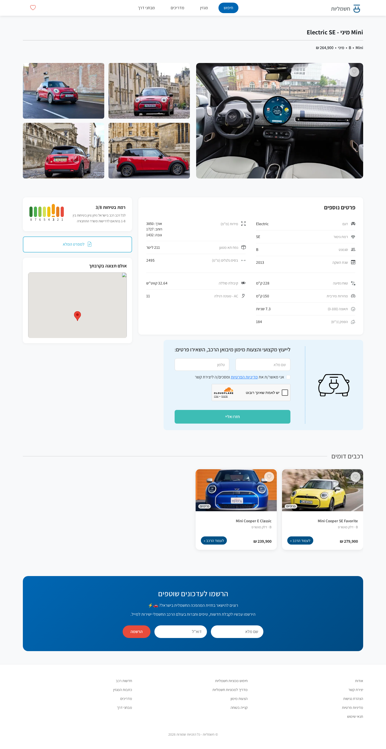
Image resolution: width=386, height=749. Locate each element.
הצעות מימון (239, 698)
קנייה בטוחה (239, 707)
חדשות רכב (124, 680)
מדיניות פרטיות (352, 707)
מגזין (204, 7)
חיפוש (228, 7)
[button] (77, 316)
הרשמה (137, 631)
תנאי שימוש (355, 716)
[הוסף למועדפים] (354, 72)
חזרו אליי (232, 416)
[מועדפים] (33, 8)
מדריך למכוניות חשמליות (230, 689)
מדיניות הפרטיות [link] (244, 377)
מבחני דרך (146, 7)
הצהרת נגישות (353, 698)
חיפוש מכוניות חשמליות (231, 680)
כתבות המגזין (122, 689)
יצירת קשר (355, 689)
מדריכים (177, 7)
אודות (359, 680)
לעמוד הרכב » (300, 540)
